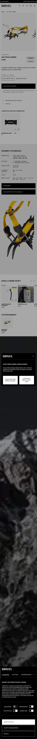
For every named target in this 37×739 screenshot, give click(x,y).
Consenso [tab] (5, 674)
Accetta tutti (9, 722)
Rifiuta (6, 734)
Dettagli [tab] (15, 674)
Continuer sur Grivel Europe (10, 380)
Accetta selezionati (11, 728)
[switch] (31, 706)
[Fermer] (33, 356)
